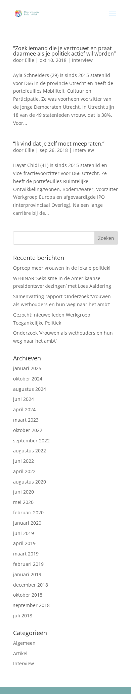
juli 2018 (22, 615)
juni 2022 (23, 461)
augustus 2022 (29, 450)
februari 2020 (28, 512)
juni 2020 (23, 492)
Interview (82, 60)
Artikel (20, 653)
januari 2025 (27, 368)
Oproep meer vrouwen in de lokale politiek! (62, 268)
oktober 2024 (27, 378)
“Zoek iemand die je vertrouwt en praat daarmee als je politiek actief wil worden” (64, 51)
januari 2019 (27, 574)
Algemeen (24, 643)
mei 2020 (23, 502)
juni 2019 (23, 533)
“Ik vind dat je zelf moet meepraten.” (58, 143)
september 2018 (31, 605)
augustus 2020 (29, 482)
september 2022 (31, 440)
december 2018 (30, 585)
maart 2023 (26, 420)
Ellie (29, 60)
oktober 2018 (27, 595)
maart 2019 (26, 553)
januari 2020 (27, 523)
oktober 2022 (27, 430)
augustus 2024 (29, 389)
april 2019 (24, 543)
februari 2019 (28, 564)
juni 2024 (23, 399)
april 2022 (24, 471)
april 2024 (24, 409)
